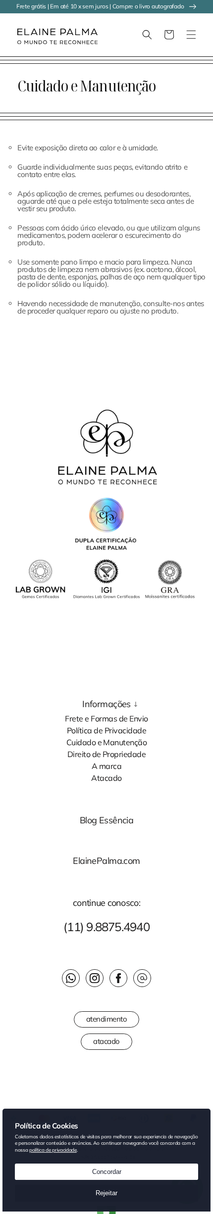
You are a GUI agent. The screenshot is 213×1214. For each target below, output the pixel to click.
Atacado (106, 777)
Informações (106, 704)
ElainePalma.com (106, 860)
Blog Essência (107, 820)
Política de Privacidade (106, 729)
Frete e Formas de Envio (106, 718)
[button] (12, 34)
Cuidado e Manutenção (106, 741)
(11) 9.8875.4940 (106, 927)
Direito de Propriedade (106, 753)
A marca (106, 765)
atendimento (106, 1019)
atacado (106, 1041)
